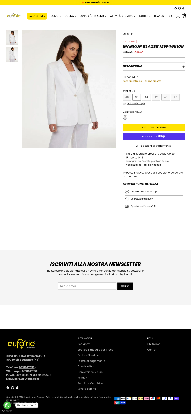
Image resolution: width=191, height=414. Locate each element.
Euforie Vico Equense (34, 397)
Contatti (152, 350)
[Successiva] (118, 2)
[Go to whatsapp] (7, 405)
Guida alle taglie (136, 103)
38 (136, 97)
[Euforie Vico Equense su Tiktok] (183, 8)
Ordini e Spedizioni (89, 355)
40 (127, 97)
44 (146, 97)
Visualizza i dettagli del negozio (143, 164)
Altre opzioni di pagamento (153, 146)
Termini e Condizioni (91, 383)
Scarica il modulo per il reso (95, 350)
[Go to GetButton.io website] (7, 411)
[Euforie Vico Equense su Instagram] (179, 8)
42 (156, 97)
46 (175, 97)
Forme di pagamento (91, 361)
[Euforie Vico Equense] (13, 16)
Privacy (82, 377)
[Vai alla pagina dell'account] (177, 16)
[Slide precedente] (175, 239)
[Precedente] (73, 2)
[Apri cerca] (171, 16)
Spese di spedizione (157, 172)
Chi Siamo (153, 344)
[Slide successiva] (182, 239)
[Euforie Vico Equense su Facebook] (175, 8)
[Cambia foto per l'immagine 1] (12, 37)
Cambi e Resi (86, 366)
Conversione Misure (90, 372)
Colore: (132, 112)
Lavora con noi (87, 389)
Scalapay (84, 344)
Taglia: (129, 90)
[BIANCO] (125, 117)
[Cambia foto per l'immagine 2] (12, 54)
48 (165, 97)
